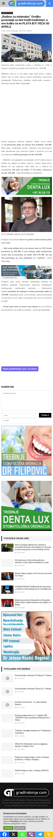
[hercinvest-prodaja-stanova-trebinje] (26, 278)
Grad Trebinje (12, 31)
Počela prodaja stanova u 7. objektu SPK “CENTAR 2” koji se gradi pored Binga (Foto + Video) (32, 717)
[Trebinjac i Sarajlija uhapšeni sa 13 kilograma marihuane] (7, 733)
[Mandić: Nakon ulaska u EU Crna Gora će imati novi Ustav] (7, 576)
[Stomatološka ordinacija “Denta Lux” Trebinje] (7, 692)
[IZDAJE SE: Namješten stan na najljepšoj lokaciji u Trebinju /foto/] (7, 747)
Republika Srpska (7, 13)
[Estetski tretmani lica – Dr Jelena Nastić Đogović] (7, 705)
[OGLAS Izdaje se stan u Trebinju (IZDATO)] (7, 773)
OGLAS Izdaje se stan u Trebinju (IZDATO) (31, 770)
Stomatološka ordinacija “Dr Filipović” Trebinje (33, 675)
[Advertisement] (26, 113)
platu (16, 77)
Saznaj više (20, 828)
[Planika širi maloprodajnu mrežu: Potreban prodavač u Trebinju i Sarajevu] (7, 760)
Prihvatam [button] (8, 828)
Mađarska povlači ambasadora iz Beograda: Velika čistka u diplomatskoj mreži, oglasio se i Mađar (33, 602)
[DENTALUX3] (26, 194)
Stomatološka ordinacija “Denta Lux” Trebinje (33, 689)
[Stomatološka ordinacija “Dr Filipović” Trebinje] (7, 678)
